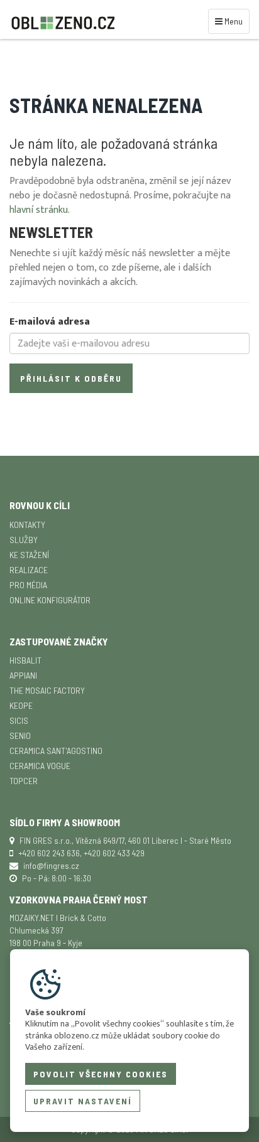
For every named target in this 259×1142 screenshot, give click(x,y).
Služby (23, 539)
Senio (20, 735)
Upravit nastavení (82, 1101)
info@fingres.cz (51, 865)
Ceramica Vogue (39, 765)
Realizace (28, 569)
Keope (21, 705)
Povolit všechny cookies (100, 1074)
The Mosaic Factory (47, 690)
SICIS (18, 720)
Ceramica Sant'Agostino (55, 750)
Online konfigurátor (50, 600)
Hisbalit (25, 660)
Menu (230, 20)
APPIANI (23, 675)
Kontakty (27, 524)
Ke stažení (29, 554)
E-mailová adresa (49, 322)
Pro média (28, 584)
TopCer (23, 780)
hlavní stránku (38, 210)
